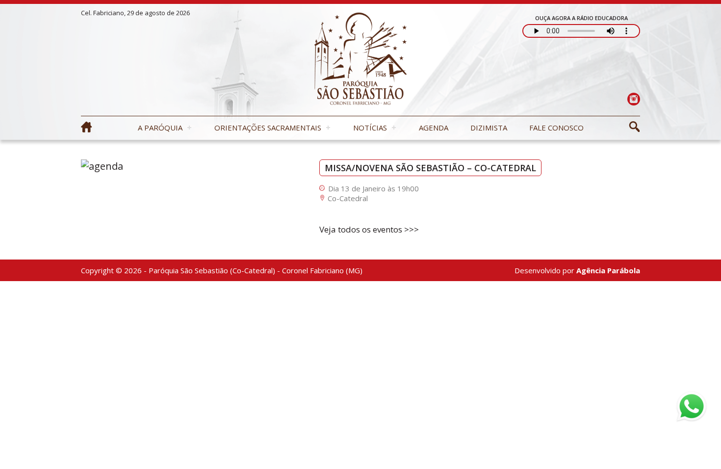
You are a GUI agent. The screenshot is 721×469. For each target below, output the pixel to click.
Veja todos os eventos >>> (369, 229)
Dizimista (488, 127)
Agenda (433, 127)
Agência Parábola (608, 270)
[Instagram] (633, 99)
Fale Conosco (556, 127)
